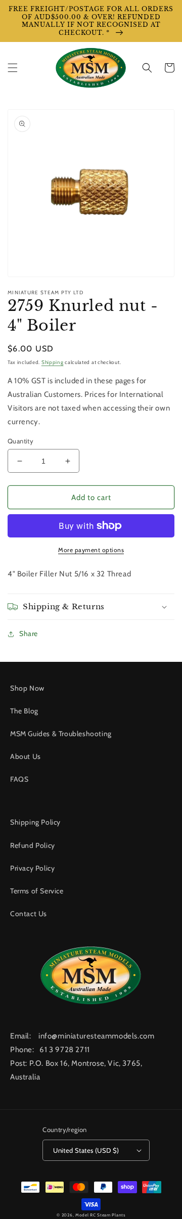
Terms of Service (37, 890)
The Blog (24, 710)
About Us (25, 756)
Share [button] (28, 633)
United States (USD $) (86, 1150)
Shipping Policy (35, 822)
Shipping (52, 362)
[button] (13, 68)
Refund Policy (32, 845)
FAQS (19, 779)
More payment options (91, 550)
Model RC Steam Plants (100, 1214)
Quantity (20, 441)
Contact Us (28, 913)
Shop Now (27, 688)
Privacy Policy (32, 868)
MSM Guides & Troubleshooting (61, 733)
